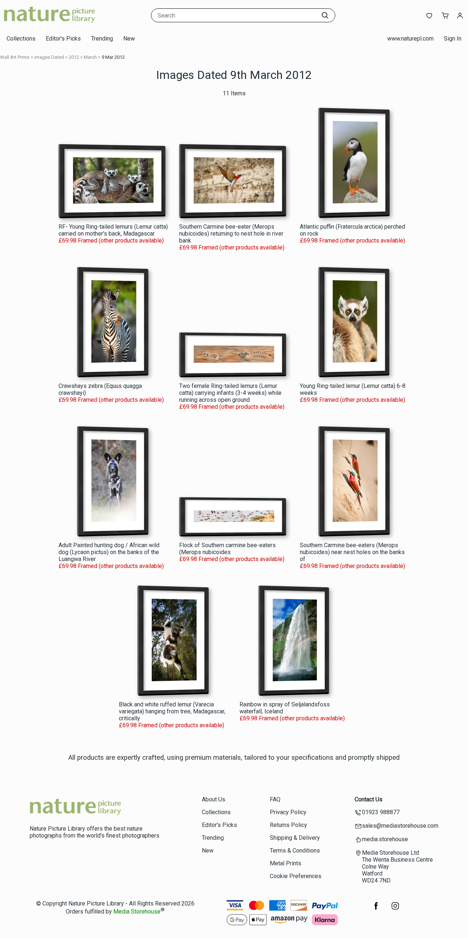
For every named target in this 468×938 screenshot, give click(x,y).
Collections (21, 38)
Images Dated (49, 57)
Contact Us (368, 799)
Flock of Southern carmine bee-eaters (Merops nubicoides (227, 549)
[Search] (325, 15)
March (90, 57)
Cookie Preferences (295, 876)
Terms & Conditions (295, 850)
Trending (102, 38)
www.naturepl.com (410, 38)
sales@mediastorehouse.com (400, 825)
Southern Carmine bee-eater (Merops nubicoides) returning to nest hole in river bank (231, 233)
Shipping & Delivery (295, 837)
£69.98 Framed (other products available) (111, 240)
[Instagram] (395, 909)
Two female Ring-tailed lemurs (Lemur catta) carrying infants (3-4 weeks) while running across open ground (230, 392)
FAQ (275, 799)
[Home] (49, 23)
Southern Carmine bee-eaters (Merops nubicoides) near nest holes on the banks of (352, 552)
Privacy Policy (288, 812)
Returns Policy (288, 824)
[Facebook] (376, 909)
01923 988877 (381, 812)
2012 (74, 57)
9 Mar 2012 (113, 57)
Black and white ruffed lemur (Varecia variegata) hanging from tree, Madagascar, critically (172, 711)
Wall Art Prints (14, 57)
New (129, 38)
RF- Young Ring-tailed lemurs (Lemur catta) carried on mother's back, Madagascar (113, 230)
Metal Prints (285, 863)
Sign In (452, 38)
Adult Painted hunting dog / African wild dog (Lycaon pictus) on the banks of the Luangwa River (108, 552)
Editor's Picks (63, 38)
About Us (213, 799)
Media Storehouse (137, 911)
